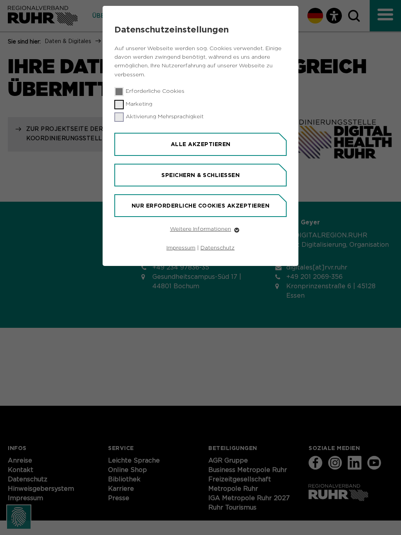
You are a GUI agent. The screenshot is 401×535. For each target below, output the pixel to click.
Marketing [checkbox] (139, 104)
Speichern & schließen (200, 175)
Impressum (180, 248)
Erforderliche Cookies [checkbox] (155, 91)
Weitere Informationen (200, 229)
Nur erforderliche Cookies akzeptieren (201, 205)
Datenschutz (217, 248)
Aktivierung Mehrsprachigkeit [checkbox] (165, 116)
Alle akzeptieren (201, 144)
